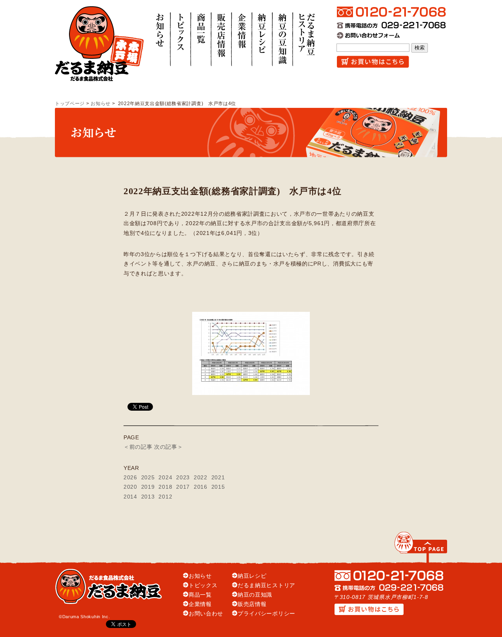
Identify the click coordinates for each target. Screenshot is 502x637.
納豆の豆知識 (255, 595)
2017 (183, 487)
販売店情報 (252, 604)
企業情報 (200, 604)
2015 (218, 487)
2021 (218, 477)
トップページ (70, 103)
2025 (148, 477)
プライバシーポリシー (266, 614)
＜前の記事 (138, 447)
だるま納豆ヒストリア (266, 585)
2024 (165, 477)
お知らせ (101, 103)
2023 (183, 477)
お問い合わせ (206, 614)
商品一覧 (200, 595)
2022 (200, 477)
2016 (200, 487)
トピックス (203, 585)
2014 (130, 497)
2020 (130, 487)
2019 (148, 487)
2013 (148, 497)
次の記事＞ (168, 447)
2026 (130, 477)
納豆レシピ (252, 576)
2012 (165, 497)
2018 (165, 487)
